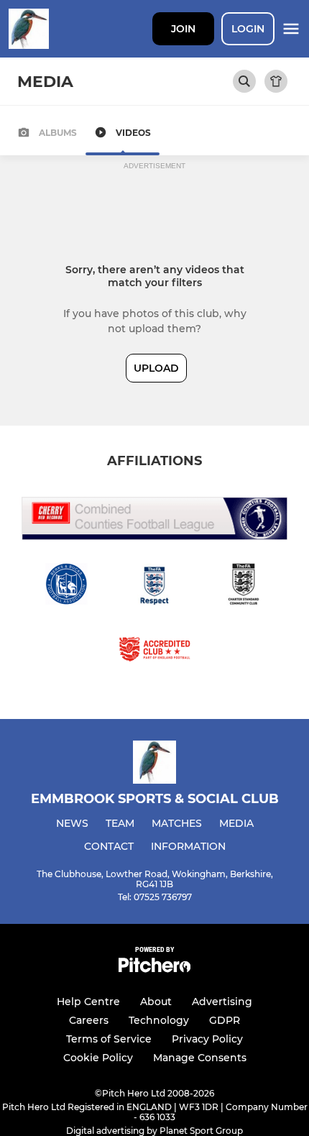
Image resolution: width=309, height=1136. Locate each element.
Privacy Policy (207, 1038)
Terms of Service (109, 1038)
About (156, 1001)
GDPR (224, 1020)
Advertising (222, 1001)
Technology (159, 1020)
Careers (89, 1020)
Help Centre (88, 1001)
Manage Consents (199, 1057)
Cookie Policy (98, 1057)
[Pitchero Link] (154, 969)
